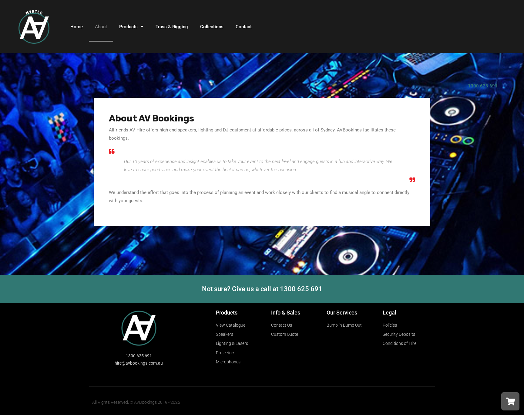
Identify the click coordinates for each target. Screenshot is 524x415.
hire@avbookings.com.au (139, 363)
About (101, 26)
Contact (244, 26)
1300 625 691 (483, 86)
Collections (211, 26)
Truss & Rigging (172, 26)
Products (128, 26)
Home (76, 26)
